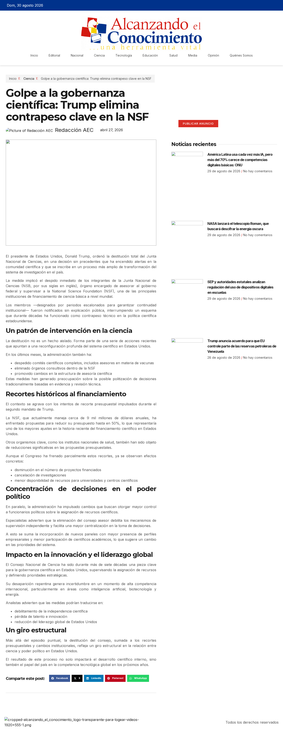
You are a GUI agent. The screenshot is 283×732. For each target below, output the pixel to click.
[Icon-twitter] (262, 5)
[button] (59, 678)
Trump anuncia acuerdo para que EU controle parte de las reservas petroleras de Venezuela (241, 346)
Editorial (54, 55)
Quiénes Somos (241, 55)
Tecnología (123, 55)
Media (192, 55)
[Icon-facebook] (254, 5)
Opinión (213, 55)
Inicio (34, 55)
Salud (173, 55)
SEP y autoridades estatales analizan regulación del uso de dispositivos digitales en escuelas (240, 287)
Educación (151, 55)
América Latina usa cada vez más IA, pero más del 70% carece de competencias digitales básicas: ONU (239, 159)
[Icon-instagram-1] (270, 5)
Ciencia (99, 55)
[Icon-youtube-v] (278, 5)
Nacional (77, 55)
